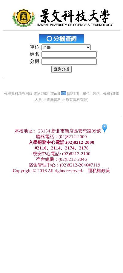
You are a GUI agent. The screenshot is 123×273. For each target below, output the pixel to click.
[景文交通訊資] (104, 131)
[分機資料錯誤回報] (63, 94)
